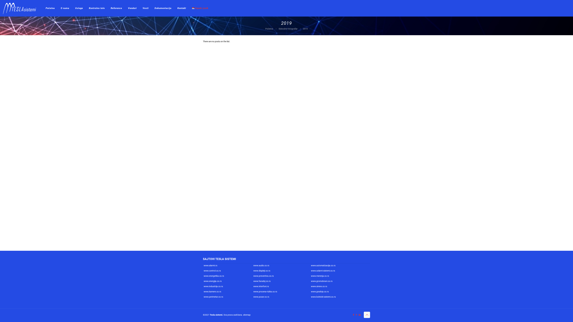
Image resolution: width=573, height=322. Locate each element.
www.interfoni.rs (261, 286)
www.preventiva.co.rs (263, 276)
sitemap (247, 315)
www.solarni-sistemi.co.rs (323, 271)
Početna (269, 29)
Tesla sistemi (216, 315)
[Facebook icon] (353, 315)
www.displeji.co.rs (261, 271)
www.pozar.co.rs (261, 297)
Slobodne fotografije (288, 29)
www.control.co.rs (212, 271)
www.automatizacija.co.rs (323, 265)
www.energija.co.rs (213, 281)
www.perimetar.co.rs (213, 297)
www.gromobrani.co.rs (321, 281)
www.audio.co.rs (261, 265)
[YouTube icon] (356, 315)
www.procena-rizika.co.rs (265, 291)
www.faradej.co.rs (262, 281)
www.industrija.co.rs (213, 286)
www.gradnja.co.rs (320, 291)
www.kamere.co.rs (212, 291)
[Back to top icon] (367, 315)
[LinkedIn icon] (360, 315)
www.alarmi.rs (210, 265)
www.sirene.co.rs (319, 286)
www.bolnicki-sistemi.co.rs (323, 297)
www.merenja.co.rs (320, 276)
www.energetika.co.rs (214, 276)
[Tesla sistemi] (20, 8)
